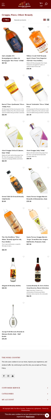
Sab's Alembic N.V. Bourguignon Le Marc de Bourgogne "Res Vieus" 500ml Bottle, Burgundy (12, 58)
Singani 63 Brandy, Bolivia (11, 285)
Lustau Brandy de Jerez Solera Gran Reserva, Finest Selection (38, 287)
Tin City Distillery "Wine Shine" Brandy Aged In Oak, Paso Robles (12, 239)
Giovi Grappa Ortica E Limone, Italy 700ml (12, 152)
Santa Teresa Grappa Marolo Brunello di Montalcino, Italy (37, 198)
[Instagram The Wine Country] (8, 376)
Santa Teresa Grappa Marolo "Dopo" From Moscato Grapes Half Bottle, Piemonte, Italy (37, 239)
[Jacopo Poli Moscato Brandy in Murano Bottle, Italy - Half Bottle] (13, 316)
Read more (30, 417)
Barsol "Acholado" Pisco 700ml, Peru (38, 105)
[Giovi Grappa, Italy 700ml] (38, 134)
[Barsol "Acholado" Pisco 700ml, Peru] (38, 88)
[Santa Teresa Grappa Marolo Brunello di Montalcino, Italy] (38, 181)
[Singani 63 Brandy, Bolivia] (13, 270)
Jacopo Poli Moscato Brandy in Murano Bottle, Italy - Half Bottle (13, 334)
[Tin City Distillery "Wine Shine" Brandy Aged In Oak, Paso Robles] (13, 221)
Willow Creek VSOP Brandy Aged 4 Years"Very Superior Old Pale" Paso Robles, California (37, 58)
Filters (7, 20)
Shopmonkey (25, 410)
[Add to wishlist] (23, 27)
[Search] (46, 4)
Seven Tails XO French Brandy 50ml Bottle (13, 198)
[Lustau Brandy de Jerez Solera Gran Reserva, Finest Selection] (38, 270)
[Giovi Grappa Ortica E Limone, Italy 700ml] (13, 134)
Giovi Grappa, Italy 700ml (35, 150)
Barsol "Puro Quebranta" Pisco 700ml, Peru (13, 105)
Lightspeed (37, 408)
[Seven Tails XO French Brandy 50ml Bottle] (13, 181)
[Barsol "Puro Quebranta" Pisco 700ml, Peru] (13, 88)
